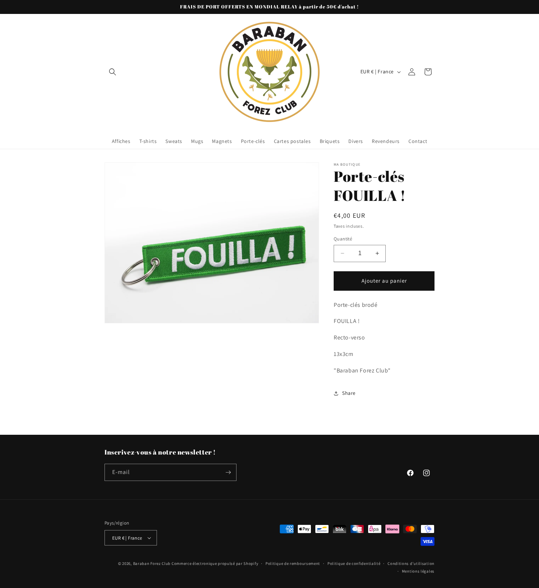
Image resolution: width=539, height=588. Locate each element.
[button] (112, 72)
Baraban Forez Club (152, 563)
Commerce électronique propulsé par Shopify (215, 563)
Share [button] (349, 393)
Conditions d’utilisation (411, 563)
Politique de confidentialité (354, 563)
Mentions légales (418, 571)
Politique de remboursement (292, 563)
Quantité (343, 239)
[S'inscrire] (228, 472)
